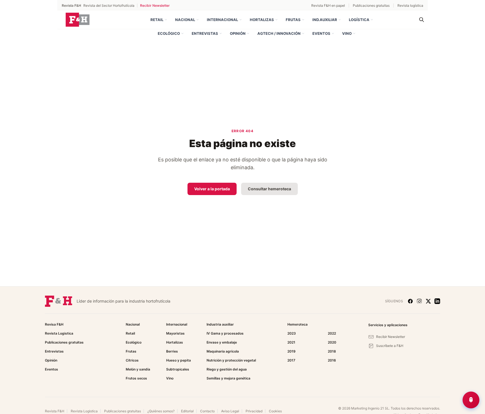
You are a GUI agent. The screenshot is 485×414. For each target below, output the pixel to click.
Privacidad (254, 411)
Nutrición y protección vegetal (231, 360)
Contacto (207, 411)
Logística (359, 19)
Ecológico (169, 33)
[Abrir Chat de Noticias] (471, 400)
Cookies (275, 411)
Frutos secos (136, 378)
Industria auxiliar (220, 324)
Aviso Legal (230, 411)
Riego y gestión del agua (227, 369)
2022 (332, 333)
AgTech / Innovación (279, 33)
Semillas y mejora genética (228, 378)
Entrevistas (205, 33)
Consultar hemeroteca (269, 188)
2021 (291, 342)
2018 (332, 351)
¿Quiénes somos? (161, 411)
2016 (332, 360)
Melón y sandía (138, 369)
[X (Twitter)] (428, 301)
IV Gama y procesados (225, 333)
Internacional (222, 19)
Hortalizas (262, 19)
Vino (347, 33)
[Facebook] (410, 301)
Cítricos (132, 360)
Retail (156, 19)
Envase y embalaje (222, 342)
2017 (291, 360)
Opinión (238, 33)
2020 (332, 342)
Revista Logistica (59, 333)
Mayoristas (175, 333)
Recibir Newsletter (155, 5)
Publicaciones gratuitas (371, 5)
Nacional (185, 19)
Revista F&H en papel (328, 5)
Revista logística (410, 5)
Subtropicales (177, 369)
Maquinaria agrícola (223, 351)
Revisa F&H (54, 324)
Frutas (293, 19)
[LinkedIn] (437, 301)
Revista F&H (54, 411)
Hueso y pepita (178, 360)
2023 (291, 333)
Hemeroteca (297, 324)
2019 (291, 351)
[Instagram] (419, 301)
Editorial (187, 411)
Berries (172, 351)
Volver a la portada (212, 188)
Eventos (321, 33)
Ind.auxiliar (324, 19)
